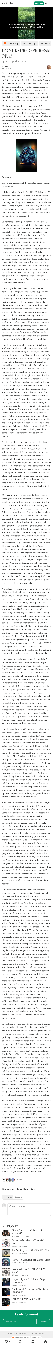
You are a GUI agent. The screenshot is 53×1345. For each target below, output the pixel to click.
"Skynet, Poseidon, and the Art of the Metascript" (27, 1232)
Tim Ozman (6, 66)
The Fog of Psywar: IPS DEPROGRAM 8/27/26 (31, 1250)
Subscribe (39, 3)
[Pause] (2, 36)
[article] (26, 1233)
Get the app (36, 1338)
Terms (30, 1333)
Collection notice (39, 1333)
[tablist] (12, 1197)
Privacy (24, 1333)
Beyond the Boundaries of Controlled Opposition (28, 1241)
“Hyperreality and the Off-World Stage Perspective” (28, 1280)
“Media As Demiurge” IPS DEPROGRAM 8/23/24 (29, 1270)
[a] (6, 1233)
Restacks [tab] (18, 1197)
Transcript (31, 43)
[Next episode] (8, 36)
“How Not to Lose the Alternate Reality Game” (31, 1259)
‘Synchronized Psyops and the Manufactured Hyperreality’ (31, 1290)
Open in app (12, 43)
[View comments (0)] (20, 1341)
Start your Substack (22, 1338)
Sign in (48, 3)
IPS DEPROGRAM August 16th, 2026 (27, 1299)
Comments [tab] (7, 1197)
